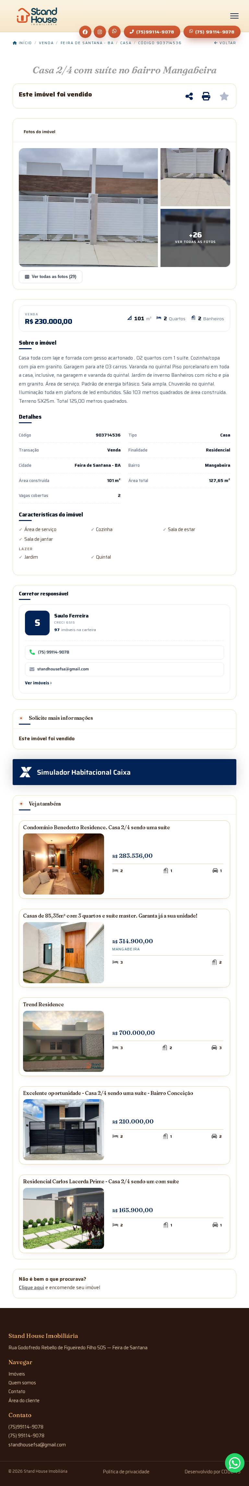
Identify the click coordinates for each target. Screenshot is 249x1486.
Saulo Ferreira (71, 616)
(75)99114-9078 (155, 31)
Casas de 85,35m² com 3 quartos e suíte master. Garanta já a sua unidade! (110, 916)
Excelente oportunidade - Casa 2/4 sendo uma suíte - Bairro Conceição (108, 1093)
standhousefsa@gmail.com (63, 669)
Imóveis (16, 1374)
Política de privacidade (126, 1471)
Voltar (227, 43)
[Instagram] (100, 32)
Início (24, 43)
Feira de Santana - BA (87, 43)
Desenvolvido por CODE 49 (212, 1471)
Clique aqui (31, 1287)
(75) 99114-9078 (215, 31)
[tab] (39, 132)
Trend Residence (43, 1004)
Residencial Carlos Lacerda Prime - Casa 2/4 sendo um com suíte (101, 1181)
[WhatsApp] (114, 32)
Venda (46, 43)
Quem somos (22, 1382)
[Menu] (234, 15)
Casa (125, 43)
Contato (16, 1391)
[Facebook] (85, 32)
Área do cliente (24, 1400)
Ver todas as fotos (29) (54, 276)
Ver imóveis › (38, 683)
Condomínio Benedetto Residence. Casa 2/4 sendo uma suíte (96, 827)
